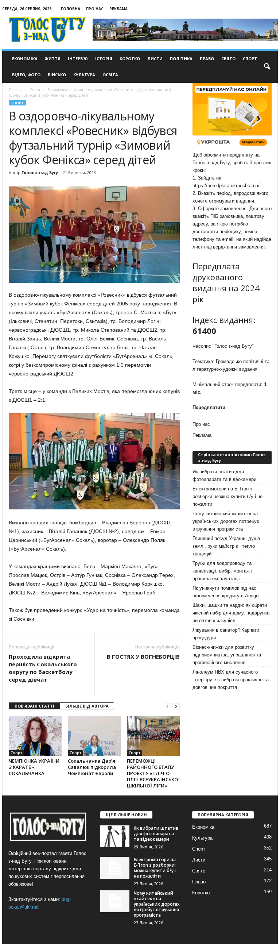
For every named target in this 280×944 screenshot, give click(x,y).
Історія (103, 58)
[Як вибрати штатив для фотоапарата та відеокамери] (114, 836)
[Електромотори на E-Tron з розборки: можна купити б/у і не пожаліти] (114, 868)
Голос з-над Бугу (40, 172)
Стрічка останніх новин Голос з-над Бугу (231, 457)
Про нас (95, 8)
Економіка (25, 58)
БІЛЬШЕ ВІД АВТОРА (87, 706)
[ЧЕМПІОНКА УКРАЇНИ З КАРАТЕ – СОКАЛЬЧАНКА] (35, 736)
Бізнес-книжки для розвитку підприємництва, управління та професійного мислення (226, 654)
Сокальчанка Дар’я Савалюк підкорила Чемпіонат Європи (92, 767)
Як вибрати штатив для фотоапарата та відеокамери (224, 475)
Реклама (118, 8)
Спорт (250, 58)
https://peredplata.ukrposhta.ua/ (226, 185)
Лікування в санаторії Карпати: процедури (226, 633)
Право (207, 58)
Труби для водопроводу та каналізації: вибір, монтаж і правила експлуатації (222, 570)
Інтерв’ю (78, 58)
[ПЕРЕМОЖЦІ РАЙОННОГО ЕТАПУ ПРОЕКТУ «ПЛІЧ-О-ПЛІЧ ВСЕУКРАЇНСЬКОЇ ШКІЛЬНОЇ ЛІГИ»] (153, 736)
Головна (70, 8)
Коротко (130, 58)
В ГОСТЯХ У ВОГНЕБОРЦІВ (143, 656)
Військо (57, 74)
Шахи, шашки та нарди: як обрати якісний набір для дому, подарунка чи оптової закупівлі (230, 612)
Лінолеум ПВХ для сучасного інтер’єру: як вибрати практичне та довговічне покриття (230, 679)
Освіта (110, 74)
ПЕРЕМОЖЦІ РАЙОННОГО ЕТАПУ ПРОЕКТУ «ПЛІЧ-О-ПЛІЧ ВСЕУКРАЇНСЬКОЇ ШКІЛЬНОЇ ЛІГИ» (153, 773)
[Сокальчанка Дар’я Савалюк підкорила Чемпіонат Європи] (94, 735)
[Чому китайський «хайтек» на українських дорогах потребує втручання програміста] (114, 901)
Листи (155, 58)
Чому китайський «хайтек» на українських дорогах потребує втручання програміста (225, 521)
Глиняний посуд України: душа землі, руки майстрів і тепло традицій (226, 546)
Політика (181, 58)
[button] (267, 67)
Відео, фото (26, 74)
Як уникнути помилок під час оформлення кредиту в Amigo (225, 591)
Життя (53, 58)
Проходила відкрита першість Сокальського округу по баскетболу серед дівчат (43, 668)
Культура (84, 74)
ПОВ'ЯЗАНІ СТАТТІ (34, 706)
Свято (228, 58)
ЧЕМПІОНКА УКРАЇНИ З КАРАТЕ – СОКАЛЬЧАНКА (34, 767)
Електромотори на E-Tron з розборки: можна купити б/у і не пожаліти (227, 496)
